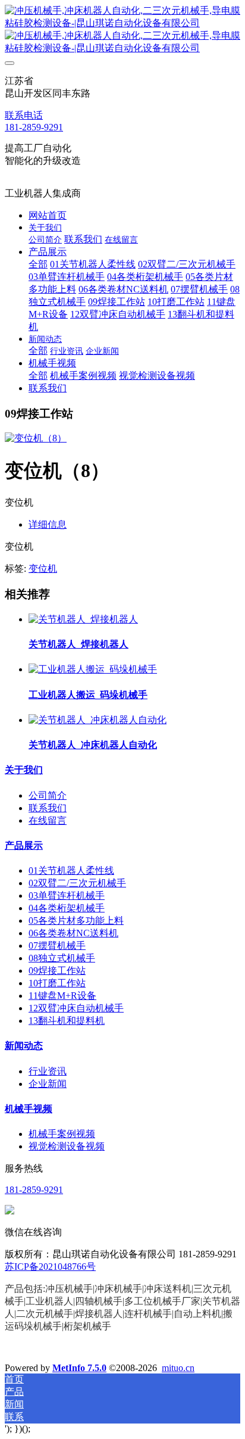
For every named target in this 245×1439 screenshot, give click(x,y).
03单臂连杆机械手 (67, 895)
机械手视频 (28, 1109)
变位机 (43, 568)
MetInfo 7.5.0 (79, 1368)
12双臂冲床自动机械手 (76, 1008)
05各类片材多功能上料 (76, 920)
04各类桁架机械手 (67, 908)
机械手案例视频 (62, 1134)
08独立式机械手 (62, 958)
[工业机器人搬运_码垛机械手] (93, 669)
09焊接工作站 (57, 970)
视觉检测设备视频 (67, 1146)
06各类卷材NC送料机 (73, 933)
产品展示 (24, 845)
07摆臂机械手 (57, 945)
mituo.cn (178, 1368)
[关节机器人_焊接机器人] (83, 619)
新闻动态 (24, 1046)
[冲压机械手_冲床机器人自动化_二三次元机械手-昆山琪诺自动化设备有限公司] (122, 30)
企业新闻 (48, 1084)
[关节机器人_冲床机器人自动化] (98, 720)
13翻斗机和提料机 (67, 1021)
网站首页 (48, 215)
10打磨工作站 (57, 983)
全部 (38, 264)
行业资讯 (48, 1071)
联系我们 (48, 808)
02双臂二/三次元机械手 (77, 883)
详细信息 (48, 524)
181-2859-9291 (34, 127)
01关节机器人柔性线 (71, 870)
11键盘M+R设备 (62, 996)
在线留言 (48, 820)
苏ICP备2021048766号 (50, 1267)
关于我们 (24, 770)
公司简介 (48, 795)
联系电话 (24, 115)
